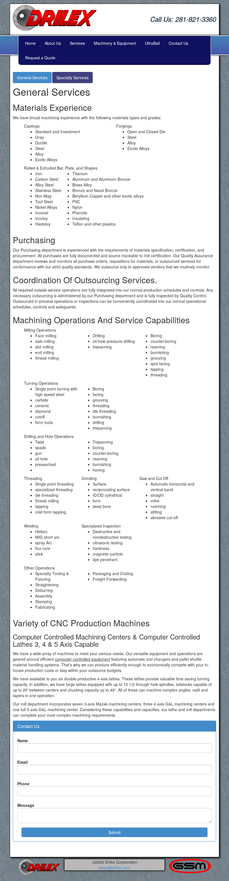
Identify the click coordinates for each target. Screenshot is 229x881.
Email (22, 762)
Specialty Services (72, 77)
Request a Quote (40, 57)
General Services (32, 77)
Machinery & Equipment (115, 43)
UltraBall (152, 43)
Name (22, 740)
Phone (23, 783)
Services (77, 43)
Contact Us (178, 43)
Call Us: (183, 19)
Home (30, 43)
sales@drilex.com (114, 867)
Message (25, 805)
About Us (53, 43)
